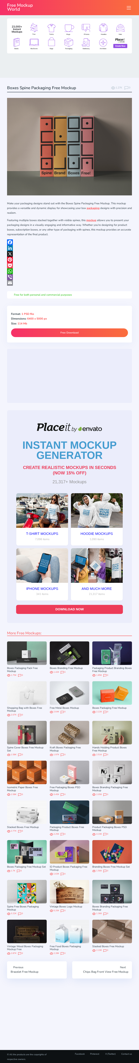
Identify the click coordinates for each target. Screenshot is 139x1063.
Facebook (80, 1054)
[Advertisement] (73, 65)
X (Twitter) (110, 1054)
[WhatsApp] (69, 271)
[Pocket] (69, 265)
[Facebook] (69, 242)
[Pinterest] (69, 260)
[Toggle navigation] (129, 8)
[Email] (69, 283)
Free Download (69, 332)
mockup (91, 220)
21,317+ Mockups (69, 481)
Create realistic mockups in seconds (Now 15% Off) (69, 470)
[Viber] (69, 277)
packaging (93, 208)
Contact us (126, 1054)
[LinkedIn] (69, 248)
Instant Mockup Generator (69, 450)
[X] (69, 254)
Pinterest (94, 1054)
